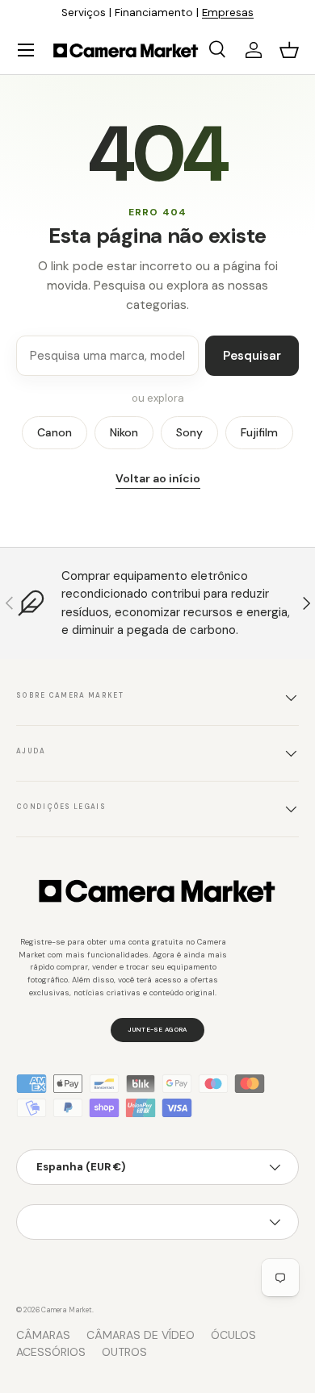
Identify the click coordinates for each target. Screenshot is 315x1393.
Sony (189, 432)
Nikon (124, 432)
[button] (289, 50)
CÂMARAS (43, 1335)
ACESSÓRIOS (51, 1352)
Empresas (228, 12)
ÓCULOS (233, 1335)
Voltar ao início (158, 478)
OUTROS (124, 1352)
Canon (54, 432)
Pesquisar (252, 356)
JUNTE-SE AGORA (157, 1029)
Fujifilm (259, 432)
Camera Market (66, 1310)
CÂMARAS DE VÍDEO (140, 1335)
